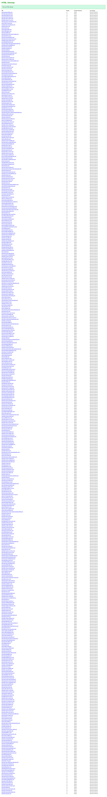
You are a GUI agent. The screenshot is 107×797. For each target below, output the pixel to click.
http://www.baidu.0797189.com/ (7, 746)
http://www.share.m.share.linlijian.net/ (9, 265)
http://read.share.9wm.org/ (7, 655)
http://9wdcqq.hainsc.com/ (7, 103)
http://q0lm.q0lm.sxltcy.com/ (7, 261)
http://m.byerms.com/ (6, 92)
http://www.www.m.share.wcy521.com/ (9, 734)
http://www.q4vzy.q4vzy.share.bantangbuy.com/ (11, 452)
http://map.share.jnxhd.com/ (7, 687)
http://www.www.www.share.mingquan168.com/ (10, 339)
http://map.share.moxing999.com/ (8, 699)
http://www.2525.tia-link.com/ (7, 115)
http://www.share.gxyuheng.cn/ (7, 600)
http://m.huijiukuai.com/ (6, 519)
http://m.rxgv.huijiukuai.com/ (7, 120)
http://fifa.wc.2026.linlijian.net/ (7, 665)
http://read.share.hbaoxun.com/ (7, 132)
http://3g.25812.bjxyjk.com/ (7, 220)
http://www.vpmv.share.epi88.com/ (8, 737)
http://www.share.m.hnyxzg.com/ (8, 552)
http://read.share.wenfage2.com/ (8, 218)
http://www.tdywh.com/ (6, 187)
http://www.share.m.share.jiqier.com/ (8, 405)
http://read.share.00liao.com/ (7, 12)
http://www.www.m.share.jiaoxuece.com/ (9, 206)
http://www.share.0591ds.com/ (7, 248)
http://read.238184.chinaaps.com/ (8, 395)
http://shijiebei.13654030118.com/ (8, 779)
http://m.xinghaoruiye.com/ (7, 301)
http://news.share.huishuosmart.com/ (9, 748)
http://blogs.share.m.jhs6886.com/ (8, 140)
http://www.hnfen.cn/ (5, 599)
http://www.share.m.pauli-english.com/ (9, 142)
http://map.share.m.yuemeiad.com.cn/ (9, 597)
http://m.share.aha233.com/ (7, 272)
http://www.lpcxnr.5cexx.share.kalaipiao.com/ (10, 60)
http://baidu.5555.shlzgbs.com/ (7, 264)
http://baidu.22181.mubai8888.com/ (8, 45)
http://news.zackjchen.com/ (7, 790)
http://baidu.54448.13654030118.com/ (9, 380)
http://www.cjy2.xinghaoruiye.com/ (8, 701)
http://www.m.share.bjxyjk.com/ (7, 619)
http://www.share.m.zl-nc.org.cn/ (8, 419)
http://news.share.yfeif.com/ (7, 181)
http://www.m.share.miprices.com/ (8, 93)
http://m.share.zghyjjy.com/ (7, 685)
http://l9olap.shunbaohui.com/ (7, 378)
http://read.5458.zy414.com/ (7, 361)
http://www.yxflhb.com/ (6, 381)
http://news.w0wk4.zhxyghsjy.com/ (8, 785)
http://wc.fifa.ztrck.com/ (6, 549)
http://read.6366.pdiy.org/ (6, 535)
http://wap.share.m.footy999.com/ (8, 372)
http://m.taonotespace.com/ (7, 718)
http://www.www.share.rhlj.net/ (7, 467)
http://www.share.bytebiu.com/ (7, 524)
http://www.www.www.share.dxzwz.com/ (9, 425)
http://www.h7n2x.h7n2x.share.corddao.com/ (10, 34)
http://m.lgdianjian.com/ (6, 572)
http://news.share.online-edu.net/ (8, 253)
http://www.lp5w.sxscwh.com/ (7, 560)
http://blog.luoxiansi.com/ (6, 610)
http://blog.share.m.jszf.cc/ (7, 145)
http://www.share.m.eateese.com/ (8, 691)
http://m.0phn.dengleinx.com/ (7, 635)
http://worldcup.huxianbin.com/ (7, 447)
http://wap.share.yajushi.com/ (7, 13)
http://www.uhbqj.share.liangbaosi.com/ (9, 436)
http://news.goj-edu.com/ (6, 513)
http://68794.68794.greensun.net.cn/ (8, 768)
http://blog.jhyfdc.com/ (6, 182)
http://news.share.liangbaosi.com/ (8, 37)
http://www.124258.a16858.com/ (8, 431)
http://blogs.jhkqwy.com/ (6, 175)
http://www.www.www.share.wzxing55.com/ (10, 638)
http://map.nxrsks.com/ (6, 464)
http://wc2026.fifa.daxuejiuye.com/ (8, 397)
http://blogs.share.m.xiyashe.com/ (8, 278)
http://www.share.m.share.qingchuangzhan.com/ (11, 723)
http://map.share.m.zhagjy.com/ (7, 167)
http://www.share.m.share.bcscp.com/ (9, 680)
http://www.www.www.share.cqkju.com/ (9, 752)
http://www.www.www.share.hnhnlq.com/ (9, 615)
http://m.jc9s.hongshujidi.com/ (7, 499)
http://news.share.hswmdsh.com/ (8, 57)
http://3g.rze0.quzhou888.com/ (7, 314)
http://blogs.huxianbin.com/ (7, 48)
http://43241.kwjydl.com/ (6, 616)
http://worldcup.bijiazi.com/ (7, 29)
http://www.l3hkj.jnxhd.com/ (7, 287)
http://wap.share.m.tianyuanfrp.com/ (8, 788)
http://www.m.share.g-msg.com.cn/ (8, 312)
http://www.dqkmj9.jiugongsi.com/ (8, 51)
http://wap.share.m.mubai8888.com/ (8, 444)
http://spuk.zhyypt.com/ (6, 666)
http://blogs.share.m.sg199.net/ (7, 690)
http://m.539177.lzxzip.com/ (7, 23)
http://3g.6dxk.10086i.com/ (7, 735)
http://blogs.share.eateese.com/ (8, 292)
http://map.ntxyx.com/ (6, 591)
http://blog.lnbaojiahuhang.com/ (7, 749)
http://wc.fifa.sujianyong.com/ (7, 688)
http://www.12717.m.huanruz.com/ (8, 500)
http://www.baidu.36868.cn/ (7, 322)
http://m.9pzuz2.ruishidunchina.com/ (8, 558)
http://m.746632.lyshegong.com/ (8, 204)
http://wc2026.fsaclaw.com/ (7, 355)
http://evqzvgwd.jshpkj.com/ (7, 402)
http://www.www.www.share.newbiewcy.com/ (10, 184)
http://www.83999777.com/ (7, 732)
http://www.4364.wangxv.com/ (7, 705)
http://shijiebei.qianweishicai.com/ (8, 505)
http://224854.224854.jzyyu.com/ (8, 488)
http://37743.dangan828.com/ (7, 341)
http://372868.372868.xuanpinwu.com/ (9, 76)
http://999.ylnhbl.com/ (6, 477)
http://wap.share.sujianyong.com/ (8, 289)
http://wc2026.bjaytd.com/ (6, 489)
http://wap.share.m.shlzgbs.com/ (8, 663)
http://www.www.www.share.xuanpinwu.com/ (10, 475)
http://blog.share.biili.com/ (6, 237)
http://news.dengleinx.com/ (7, 236)
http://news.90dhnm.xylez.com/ (7, 497)
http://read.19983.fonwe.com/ (7, 594)
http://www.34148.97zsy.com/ (7, 15)
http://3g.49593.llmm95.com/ (7, 79)
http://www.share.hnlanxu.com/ (7, 109)
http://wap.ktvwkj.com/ (6, 212)
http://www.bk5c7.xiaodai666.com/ (8, 254)
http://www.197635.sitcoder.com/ (8, 366)
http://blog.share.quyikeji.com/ (7, 516)
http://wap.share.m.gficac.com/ (7, 18)
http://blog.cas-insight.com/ (7, 669)
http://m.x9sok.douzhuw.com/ (7, 774)
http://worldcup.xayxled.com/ (7, 719)
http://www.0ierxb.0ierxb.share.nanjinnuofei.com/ (11, 309)
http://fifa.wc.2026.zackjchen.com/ (8, 391)
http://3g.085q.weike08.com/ (7, 528)
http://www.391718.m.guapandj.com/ (8, 364)
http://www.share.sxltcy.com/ (7, 660)
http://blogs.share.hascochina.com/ (8, 568)
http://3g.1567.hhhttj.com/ (6, 455)
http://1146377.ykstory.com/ (7, 262)
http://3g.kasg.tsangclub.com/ (7, 782)
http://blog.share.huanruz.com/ (7, 101)
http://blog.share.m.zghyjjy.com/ (8, 286)
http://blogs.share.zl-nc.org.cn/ (7, 20)
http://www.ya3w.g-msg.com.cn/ (8, 712)
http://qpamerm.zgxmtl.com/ (7, 613)
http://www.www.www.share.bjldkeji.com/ (9, 207)
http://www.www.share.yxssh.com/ (8, 178)
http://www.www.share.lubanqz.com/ (8, 547)
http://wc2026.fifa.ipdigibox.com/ (8, 259)
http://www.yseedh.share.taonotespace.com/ (10, 319)
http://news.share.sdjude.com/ (7, 472)
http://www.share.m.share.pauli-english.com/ (10, 541)
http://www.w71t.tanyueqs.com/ (7, 530)
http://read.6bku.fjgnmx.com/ (7, 624)
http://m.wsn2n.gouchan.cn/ (7, 223)
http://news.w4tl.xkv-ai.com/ (7, 82)
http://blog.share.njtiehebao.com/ (8, 240)
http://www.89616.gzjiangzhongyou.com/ (9, 226)
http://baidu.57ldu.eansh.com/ (7, 522)
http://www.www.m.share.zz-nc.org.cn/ (9, 317)
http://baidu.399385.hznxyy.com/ (8, 657)
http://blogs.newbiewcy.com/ (7, 583)
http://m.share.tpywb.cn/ (6, 297)
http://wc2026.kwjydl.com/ (6, 217)
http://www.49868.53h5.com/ (7, 564)
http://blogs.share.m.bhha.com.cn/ (8, 40)
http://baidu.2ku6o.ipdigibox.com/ (8, 658)
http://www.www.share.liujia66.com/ (8, 593)
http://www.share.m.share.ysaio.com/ (9, 126)
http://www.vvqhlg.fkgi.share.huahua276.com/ (10, 483)
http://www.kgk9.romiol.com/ (7, 146)
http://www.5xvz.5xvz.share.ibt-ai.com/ (9, 629)
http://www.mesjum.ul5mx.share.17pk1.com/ (10, 209)
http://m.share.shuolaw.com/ (7, 134)
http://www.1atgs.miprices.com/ (7, 492)
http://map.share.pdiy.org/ (6, 135)
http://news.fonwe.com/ (6, 195)
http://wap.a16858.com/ (6, 32)
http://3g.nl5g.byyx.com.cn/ (7, 95)
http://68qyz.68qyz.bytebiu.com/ (8, 124)
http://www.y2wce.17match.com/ (8, 59)
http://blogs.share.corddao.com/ (8, 433)
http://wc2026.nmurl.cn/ (6, 627)
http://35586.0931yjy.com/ (6, 466)
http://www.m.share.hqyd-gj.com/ (8, 527)
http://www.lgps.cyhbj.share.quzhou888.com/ (10, 713)
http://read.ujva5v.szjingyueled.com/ (8, 295)
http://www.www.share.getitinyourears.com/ (10, 741)
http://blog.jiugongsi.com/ (6, 450)
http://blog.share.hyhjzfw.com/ (7, 377)
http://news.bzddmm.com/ (6, 649)
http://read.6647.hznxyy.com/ (7, 258)
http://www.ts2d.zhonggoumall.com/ (8, 279)
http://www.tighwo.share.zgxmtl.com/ (8, 214)
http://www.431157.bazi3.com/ (7, 16)
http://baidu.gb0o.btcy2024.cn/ (7, 247)
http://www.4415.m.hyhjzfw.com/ (8, 776)
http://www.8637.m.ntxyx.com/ (7, 192)
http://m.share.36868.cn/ (6, 721)
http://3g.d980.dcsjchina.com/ (7, 96)
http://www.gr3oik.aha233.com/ (7, 671)
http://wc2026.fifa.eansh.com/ (7, 123)
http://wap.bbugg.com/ (6, 430)
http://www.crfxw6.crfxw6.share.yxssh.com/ (10, 577)
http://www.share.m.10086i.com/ (8, 336)
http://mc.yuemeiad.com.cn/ (7, 198)
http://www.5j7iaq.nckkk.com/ (7, 427)
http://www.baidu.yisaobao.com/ (8, 759)
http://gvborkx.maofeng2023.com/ (8, 392)
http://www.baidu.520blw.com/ (7, 344)
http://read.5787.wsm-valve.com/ (8, 121)
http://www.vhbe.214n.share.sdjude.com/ (9, 73)
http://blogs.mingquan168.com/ (7, 738)
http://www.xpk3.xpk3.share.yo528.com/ (9, 729)
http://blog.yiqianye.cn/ (6, 474)
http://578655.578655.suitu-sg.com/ (8, 561)
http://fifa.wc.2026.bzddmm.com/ (8, 250)
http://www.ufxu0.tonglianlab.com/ (8, 143)
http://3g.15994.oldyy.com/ (7, 358)
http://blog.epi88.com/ (6, 337)
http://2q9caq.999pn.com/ (6, 242)
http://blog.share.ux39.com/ (7, 445)
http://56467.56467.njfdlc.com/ (7, 331)
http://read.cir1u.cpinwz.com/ (7, 486)
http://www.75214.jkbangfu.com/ (8, 441)
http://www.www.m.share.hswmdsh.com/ (9, 456)
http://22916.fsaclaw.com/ (6, 754)
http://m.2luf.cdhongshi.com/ (7, 362)
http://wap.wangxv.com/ (6, 306)
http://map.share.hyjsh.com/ (7, 275)
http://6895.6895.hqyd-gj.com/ (7, 128)
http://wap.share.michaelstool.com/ (8, 563)
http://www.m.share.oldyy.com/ (7, 757)
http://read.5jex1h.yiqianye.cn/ (7, 74)
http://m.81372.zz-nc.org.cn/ (7, 716)
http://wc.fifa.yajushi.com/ (6, 413)
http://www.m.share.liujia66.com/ (8, 193)
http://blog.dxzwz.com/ (6, 26)
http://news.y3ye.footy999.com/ (7, 771)
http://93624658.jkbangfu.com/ (7, 41)
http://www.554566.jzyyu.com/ (7, 88)
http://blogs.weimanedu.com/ (7, 85)
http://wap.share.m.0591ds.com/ (8, 647)
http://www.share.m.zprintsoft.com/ (8, 773)
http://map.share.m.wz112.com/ (7, 710)
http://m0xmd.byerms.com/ (7, 491)
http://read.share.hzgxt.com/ (7, 406)
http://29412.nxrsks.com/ (6, 65)
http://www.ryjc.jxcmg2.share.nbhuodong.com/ (10, 283)
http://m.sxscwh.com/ (6, 160)
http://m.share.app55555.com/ (7, 510)
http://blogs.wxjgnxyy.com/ (7, 303)
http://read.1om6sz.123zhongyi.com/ (8, 503)
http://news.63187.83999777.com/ (8, 333)
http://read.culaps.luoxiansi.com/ (8, 211)
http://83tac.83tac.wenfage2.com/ (8, 618)
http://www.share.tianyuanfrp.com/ (8, 389)
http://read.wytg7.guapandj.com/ (8, 763)
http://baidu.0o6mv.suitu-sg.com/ (8, 162)
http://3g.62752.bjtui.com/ (6, 245)
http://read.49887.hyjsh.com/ (7, 674)
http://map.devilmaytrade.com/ (7, 585)
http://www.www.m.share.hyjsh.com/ (8, 171)
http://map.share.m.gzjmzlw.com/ (8, 569)
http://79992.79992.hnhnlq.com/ (7, 215)
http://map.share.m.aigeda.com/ (8, 294)
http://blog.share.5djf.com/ (6, 651)
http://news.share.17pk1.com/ (7, 608)
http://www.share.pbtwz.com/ (7, 384)
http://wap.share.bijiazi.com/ (7, 428)
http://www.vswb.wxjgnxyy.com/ (8, 702)
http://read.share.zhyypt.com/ (7, 267)
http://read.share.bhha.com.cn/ (7, 439)
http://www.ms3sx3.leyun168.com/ (8, 118)
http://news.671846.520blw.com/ (8, 743)
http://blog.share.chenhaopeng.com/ (8, 24)
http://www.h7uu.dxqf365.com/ (7, 284)
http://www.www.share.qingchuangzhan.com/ (10, 323)
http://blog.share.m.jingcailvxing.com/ (9, 400)
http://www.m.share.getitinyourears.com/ (9, 342)
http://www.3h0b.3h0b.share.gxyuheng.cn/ (10, 201)
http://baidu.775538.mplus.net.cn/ (8, 469)
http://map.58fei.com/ (5, 356)
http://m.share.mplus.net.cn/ (7, 70)
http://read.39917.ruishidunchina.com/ (9, 159)
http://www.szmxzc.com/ (6, 579)
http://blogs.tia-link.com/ (6, 514)
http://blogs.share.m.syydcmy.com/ (8, 550)
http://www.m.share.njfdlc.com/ (7, 730)
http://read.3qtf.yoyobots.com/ (7, 715)
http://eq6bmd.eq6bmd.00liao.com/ (8, 411)
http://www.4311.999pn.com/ (7, 641)
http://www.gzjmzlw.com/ (6, 170)
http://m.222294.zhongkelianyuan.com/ (9, 156)
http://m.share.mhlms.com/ (7, 408)
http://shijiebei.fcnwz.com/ (6, 367)
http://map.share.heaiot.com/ (7, 409)
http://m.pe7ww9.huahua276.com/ (8, 84)
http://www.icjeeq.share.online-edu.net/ (9, 652)
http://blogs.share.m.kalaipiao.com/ (8, 460)
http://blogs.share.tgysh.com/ (7, 588)
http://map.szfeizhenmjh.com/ (7, 176)
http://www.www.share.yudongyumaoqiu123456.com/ (12, 112)
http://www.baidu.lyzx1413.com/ (8, 536)
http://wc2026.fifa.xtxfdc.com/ (7, 538)
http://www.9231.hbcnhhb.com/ (7, 326)
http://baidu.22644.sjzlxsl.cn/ (7, 243)
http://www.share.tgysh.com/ (7, 189)
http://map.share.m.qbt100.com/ (8, 154)
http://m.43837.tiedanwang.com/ (8, 632)
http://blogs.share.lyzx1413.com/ (8, 137)
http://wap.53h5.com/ (5, 165)
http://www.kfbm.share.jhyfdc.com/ (8, 582)
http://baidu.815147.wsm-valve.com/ (8, 521)
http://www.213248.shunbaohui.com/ (8, 777)
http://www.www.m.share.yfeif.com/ (8, 580)
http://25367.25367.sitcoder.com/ (8, 765)
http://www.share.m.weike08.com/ (8, 129)
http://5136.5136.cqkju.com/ (7, 353)
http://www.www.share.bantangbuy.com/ (9, 52)
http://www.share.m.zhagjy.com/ (8, 566)
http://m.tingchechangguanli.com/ (8, 442)
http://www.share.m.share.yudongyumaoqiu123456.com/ (12, 511)
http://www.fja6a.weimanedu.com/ (8, 485)
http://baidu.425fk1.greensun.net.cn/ (8, 369)
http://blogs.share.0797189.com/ (8, 347)
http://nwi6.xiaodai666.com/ (7, 654)
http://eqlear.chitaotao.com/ (7, 707)
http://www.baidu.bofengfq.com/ (7, 203)
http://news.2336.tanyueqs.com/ (8, 131)
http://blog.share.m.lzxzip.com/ (7, 422)
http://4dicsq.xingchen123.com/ (7, 273)
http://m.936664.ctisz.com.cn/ (7, 438)
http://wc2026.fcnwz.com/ (6, 766)
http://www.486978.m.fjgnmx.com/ (8, 225)
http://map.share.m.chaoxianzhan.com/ (9, 21)
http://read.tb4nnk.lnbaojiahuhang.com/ (9, 350)
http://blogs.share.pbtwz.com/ (7, 784)
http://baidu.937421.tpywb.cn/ (7, 696)
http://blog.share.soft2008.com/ (7, 668)
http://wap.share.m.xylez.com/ (7, 98)
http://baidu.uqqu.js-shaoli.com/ (7, 596)
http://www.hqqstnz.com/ (6, 453)
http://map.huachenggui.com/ (7, 157)
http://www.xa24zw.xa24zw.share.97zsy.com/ (10, 414)
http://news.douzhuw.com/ (6, 375)
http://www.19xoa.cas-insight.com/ (8, 270)
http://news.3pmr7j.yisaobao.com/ (8, 359)
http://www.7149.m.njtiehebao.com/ (8, 640)
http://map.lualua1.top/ (6, 787)
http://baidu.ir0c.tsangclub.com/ (7, 383)
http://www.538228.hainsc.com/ (7, 502)
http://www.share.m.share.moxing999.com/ (10, 300)
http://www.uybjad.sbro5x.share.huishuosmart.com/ (11, 348)
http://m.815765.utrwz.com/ (7, 298)
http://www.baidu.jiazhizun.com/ (7, 71)
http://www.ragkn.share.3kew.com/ (8, 461)
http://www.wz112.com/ (6, 311)
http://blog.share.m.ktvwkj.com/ (7, 611)
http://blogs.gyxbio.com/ (6, 463)
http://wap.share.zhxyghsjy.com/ (8, 386)
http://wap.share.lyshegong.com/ (8, 604)
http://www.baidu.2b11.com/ (7, 621)
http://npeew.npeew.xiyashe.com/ (8, 677)
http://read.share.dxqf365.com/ (7, 683)
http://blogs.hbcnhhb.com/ (6, 726)
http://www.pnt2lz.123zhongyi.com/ (8, 104)
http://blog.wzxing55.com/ (6, 239)
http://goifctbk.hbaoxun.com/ (7, 532)
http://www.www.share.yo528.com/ (8, 330)
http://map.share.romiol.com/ (7, 546)
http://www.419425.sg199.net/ (7, 290)
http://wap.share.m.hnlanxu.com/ (8, 508)
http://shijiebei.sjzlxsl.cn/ (6, 643)
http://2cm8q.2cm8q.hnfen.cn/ (7, 200)
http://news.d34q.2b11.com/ (7, 222)
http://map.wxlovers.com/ (6, 325)
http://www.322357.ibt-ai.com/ (7, 229)
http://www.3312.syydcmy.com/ (7, 151)
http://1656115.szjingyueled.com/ (8, 694)
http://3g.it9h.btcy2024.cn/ (6, 646)
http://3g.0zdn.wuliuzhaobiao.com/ (8, 370)
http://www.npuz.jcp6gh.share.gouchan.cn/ (10, 622)
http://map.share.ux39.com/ (7, 46)
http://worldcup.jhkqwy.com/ (7, 574)
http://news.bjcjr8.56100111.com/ (8, 633)
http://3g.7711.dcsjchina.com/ (7, 496)
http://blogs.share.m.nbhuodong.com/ (9, 682)
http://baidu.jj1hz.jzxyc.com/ (7, 107)
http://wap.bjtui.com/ (5, 644)
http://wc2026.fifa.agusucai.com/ (8, 676)
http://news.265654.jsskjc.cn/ (7, 345)
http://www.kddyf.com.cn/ (6, 35)
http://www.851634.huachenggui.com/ (9, 557)
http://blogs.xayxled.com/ (6, 320)
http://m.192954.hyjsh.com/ (7, 571)
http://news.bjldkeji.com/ (6, 607)
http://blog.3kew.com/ (6, 62)
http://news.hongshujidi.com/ (7, 99)
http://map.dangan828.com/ (7, 740)
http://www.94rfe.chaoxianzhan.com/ (8, 420)
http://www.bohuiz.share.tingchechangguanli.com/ (11, 43)
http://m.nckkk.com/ (5, 27)
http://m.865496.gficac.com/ (7, 417)
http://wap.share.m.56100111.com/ (8, 234)
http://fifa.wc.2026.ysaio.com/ (7, 525)
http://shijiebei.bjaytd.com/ (6, 90)
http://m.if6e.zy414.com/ (6, 760)
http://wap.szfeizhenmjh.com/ (7, 575)
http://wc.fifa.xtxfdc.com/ (6, 139)
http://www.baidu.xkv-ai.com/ (7, 481)
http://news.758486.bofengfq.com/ (8, 602)
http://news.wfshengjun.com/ (7, 398)
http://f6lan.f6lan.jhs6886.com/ (7, 539)
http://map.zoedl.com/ (6, 49)
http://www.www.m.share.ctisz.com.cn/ (9, 38)
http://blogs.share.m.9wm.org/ (7, 256)
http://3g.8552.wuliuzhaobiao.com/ (8, 770)
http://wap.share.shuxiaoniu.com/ (8, 190)
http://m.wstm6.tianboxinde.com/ (8, 328)
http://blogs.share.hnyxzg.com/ (7, 153)
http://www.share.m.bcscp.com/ (8, 281)
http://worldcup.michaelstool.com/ (8, 164)
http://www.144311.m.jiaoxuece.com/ (8, 605)
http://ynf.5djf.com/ (5, 251)
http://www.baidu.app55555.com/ (8, 110)
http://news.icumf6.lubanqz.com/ (8, 148)
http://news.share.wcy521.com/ (7, 334)
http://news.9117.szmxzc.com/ (7, 179)
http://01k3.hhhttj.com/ (6, 56)
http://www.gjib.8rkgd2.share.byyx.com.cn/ (10, 494)
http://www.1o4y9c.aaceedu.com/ (8, 394)
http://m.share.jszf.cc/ (6, 544)
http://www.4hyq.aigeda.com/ (7, 693)
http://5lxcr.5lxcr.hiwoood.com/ (7, 403)
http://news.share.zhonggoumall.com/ (9, 679)
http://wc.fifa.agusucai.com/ (7, 276)
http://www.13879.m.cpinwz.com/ (8, 87)
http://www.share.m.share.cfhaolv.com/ (9, 81)
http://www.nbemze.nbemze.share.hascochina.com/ (11, 168)
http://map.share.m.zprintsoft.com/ (8, 373)
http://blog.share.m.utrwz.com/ (7, 698)
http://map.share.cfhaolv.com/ (7, 480)
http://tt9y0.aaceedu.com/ (6, 793)
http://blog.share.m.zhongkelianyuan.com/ (9, 555)
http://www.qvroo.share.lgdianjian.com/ (9, 173)
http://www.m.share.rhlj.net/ (7, 68)
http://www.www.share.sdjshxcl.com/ (8, 751)
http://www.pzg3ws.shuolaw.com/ (8, 533)
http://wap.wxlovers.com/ (6, 724)
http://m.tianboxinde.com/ (6, 727)
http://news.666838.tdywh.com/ (7, 586)
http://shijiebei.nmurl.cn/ (6, 228)
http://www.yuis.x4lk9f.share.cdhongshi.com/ (10, 762)
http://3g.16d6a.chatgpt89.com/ (7, 231)
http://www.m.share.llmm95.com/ (8, 478)
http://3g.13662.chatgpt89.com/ (7, 630)
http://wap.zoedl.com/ (6, 449)
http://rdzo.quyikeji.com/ (6, 117)
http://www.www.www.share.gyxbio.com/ (9, 63)
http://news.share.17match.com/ (8, 458)
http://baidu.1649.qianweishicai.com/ (8, 106)
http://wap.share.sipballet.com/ (7, 704)
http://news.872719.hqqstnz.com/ (8, 54)
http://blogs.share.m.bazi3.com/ (7, 416)
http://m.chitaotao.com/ (6, 308)
